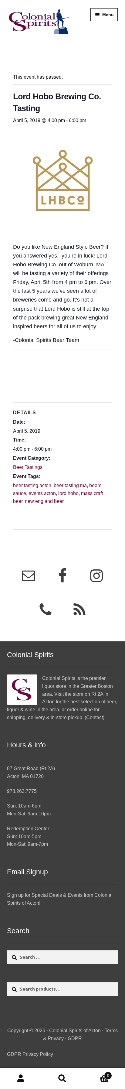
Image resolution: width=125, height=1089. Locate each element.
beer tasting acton (32, 485)
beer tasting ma (70, 485)
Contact (94, 717)
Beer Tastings (27, 467)
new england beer (44, 501)
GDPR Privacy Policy (30, 1054)
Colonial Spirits (58, 678)
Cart (96, 1074)
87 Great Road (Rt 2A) (31, 768)
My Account (21, 1078)
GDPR (75, 1038)
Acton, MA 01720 (25, 776)
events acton (42, 493)
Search (62, 1078)
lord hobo (68, 493)
